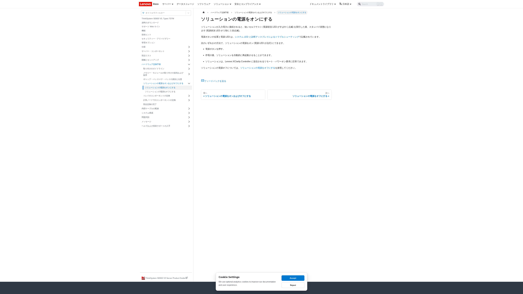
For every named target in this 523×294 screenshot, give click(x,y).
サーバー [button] (166, 4)
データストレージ (185, 4)
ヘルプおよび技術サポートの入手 (156, 126)
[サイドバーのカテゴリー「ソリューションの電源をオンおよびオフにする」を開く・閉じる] (189, 83)
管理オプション (148, 43)
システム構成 (147, 113)
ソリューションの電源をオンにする (160, 87)
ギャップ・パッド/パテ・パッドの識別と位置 (162, 79)
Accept (293, 278)
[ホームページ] (203, 12)
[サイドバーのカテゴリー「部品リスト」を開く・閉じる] (189, 55)
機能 (143, 31)
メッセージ (146, 121)
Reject (293, 285)
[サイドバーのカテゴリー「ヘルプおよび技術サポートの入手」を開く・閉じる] (189, 126)
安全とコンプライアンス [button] (247, 4)
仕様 (143, 47)
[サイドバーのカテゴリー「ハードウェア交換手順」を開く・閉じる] (189, 64)
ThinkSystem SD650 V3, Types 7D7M (158, 18)
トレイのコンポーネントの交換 (156, 96)
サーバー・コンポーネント (153, 51)
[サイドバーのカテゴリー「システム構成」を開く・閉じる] (189, 113)
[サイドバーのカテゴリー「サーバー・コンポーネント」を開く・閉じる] (189, 51)
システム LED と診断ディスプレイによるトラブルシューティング (267, 37)
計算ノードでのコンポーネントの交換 (159, 100)
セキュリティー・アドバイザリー (156, 39)
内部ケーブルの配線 (150, 108)
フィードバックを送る (215, 81)
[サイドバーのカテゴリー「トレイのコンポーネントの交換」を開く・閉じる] (189, 96)
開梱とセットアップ (150, 60)
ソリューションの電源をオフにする (160, 92)
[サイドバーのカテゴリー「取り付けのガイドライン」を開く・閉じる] (189, 69)
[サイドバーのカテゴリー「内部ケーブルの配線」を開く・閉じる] (189, 108)
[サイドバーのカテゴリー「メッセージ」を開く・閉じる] (189, 122)
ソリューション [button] (221, 4)
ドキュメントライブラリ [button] (322, 4)
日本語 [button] (346, 4)
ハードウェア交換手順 (151, 64)
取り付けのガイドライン (153, 69)
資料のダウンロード (150, 23)
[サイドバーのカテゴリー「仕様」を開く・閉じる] (189, 47)
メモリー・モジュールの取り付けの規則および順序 (163, 74)
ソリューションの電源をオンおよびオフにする (163, 83)
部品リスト (146, 55)
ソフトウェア (203, 4)
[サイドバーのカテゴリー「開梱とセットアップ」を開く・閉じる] (189, 60)
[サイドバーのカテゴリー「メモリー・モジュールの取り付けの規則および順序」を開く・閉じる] (189, 74)
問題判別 (145, 117)
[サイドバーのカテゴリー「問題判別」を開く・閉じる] (189, 117)
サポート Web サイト (151, 26)
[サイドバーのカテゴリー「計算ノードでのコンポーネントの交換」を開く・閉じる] (189, 100)
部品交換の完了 (150, 104)
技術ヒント (146, 34)
